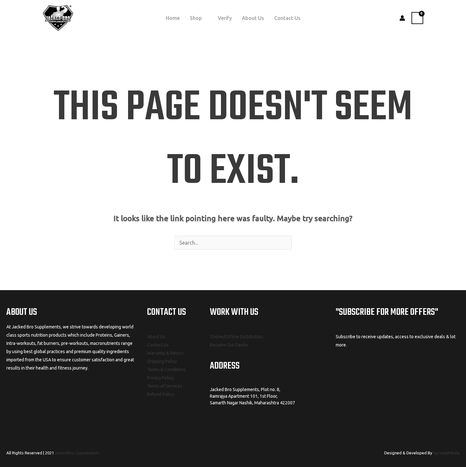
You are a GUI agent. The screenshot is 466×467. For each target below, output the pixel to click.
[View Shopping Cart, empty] (417, 18)
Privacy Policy (160, 377)
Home (173, 18)
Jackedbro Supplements (77, 453)
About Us (253, 18)
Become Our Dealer (229, 344)
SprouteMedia (446, 453)
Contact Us (287, 18)
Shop (196, 18)
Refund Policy (160, 394)
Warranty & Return (165, 353)
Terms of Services (164, 386)
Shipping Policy (162, 361)
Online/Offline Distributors (236, 336)
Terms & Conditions (166, 369)
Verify (225, 18)
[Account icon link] (402, 18)
